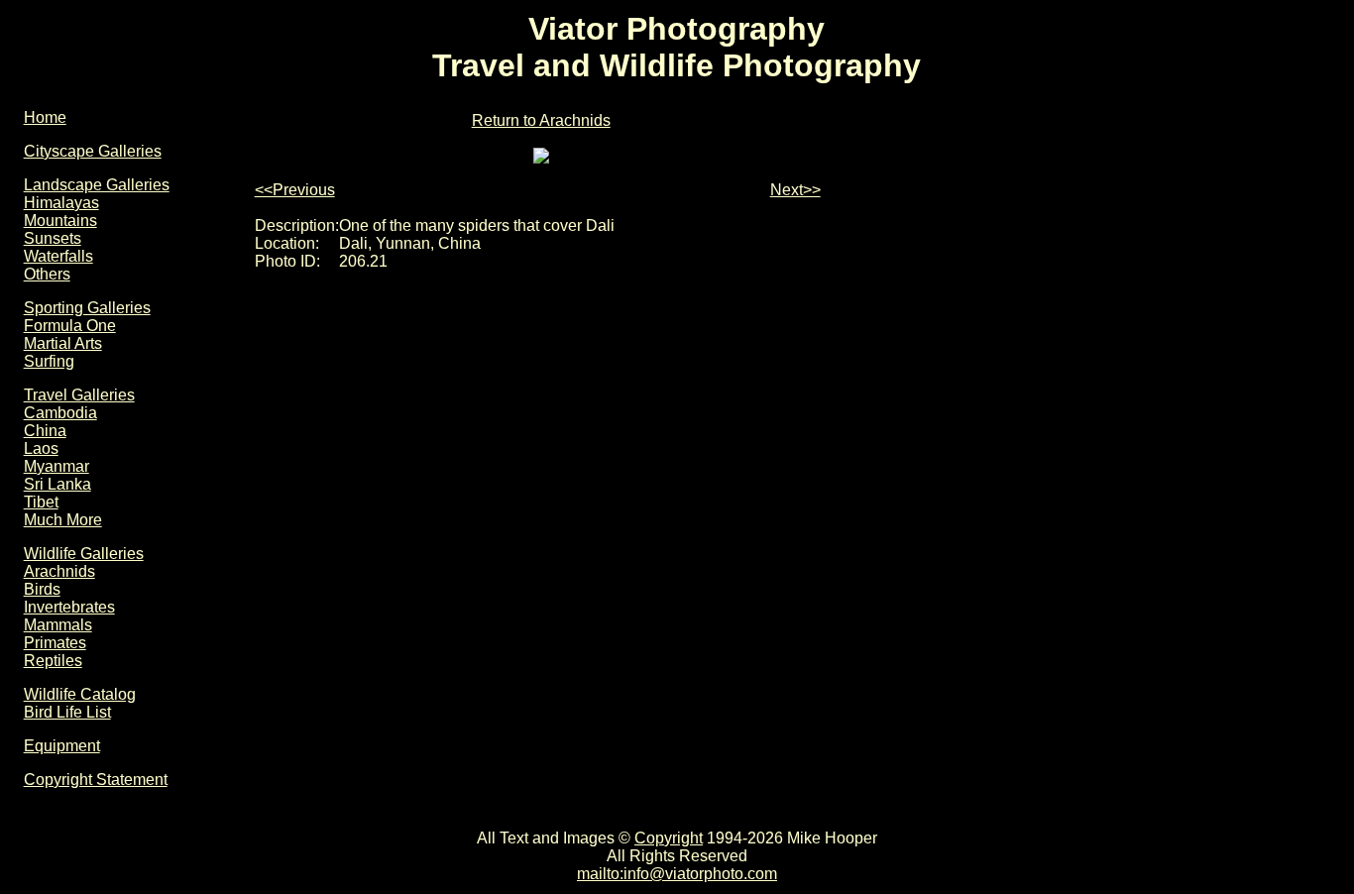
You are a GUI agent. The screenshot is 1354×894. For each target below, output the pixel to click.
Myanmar (56, 466)
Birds (42, 589)
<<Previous (295, 189)
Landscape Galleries (96, 184)
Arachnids (59, 571)
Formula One (70, 325)
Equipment (62, 745)
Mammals (58, 624)
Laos (41, 448)
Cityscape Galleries (93, 151)
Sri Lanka (57, 484)
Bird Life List (67, 712)
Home (45, 117)
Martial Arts (63, 343)
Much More (63, 519)
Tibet (41, 502)
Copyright (668, 838)
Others (47, 274)
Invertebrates (69, 607)
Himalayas (61, 202)
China (45, 430)
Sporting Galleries (87, 307)
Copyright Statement (96, 779)
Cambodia (60, 412)
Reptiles (53, 660)
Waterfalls (58, 256)
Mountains (60, 220)
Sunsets (52, 238)
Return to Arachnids (541, 120)
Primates (55, 642)
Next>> (795, 189)
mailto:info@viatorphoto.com (677, 873)
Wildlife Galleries (84, 553)
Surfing (49, 361)
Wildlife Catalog (80, 694)
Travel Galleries (79, 395)
